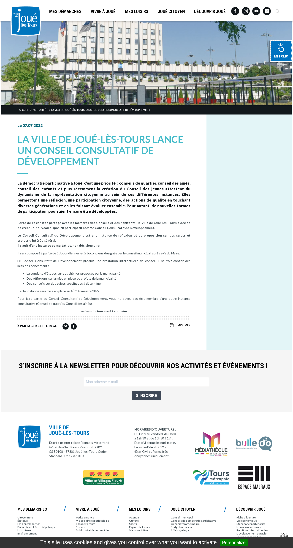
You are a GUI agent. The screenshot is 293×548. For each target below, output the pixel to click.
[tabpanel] (146, 63)
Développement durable (251, 533)
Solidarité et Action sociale (92, 530)
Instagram (246, 9)
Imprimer (183, 325)
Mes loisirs (136, 11)
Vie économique (246, 520)
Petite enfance (85, 517)
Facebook (235, 9)
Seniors (80, 527)
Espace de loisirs (139, 527)
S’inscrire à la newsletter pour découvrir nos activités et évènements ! (143, 366)
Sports (133, 524)
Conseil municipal (182, 517)
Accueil (24, 110)
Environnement (27, 533)
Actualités (40, 110)
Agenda (134, 517)
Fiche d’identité (246, 517)
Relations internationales (252, 530)
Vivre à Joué (103, 11)
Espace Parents (85, 524)
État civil (22, 520)
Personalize (234, 542)
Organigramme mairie (185, 524)
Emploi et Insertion (29, 524)
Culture (134, 520)
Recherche (277, 9)
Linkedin (267, 9)
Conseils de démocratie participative (193, 520)
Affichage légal (180, 530)
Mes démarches (65, 11)
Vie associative (138, 530)
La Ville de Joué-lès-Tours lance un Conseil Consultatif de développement (100, 110)
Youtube (256, 9)
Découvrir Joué (210, 11)
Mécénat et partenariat (250, 524)
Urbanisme (24, 530)
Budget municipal (182, 527)
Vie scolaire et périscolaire (92, 520)
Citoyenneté (25, 517)
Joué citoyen (171, 11)
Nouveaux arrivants (248, 527)
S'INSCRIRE (146, 396)
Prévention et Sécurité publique (36, 527)
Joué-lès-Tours (26, 20)
